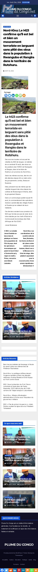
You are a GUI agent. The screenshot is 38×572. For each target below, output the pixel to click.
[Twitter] (9, 95)
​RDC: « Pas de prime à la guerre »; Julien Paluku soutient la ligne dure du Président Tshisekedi (18, 406)
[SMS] (20, 95)
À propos (16, 564)
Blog (34, 559)
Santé (30, 559)
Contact (22, 564)
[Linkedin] (13, 95)
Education (18, 559)
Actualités (7, 26)
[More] (24, 95)
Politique (24, 559)
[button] (32, 16)
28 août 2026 (11, 505)
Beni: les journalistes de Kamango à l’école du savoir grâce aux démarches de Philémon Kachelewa (18, 366)
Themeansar (19, 555)
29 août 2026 (11, 442)
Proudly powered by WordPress (13, 553)
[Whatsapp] (16, 95)
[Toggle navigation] (18, 15)
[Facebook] (6, 95)
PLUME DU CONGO (19, 9)
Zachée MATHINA (24, 296)
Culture (11, 559)
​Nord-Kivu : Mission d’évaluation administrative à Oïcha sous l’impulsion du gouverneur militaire (18, 397)
